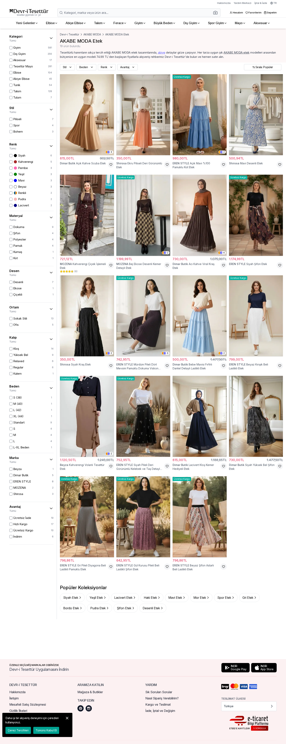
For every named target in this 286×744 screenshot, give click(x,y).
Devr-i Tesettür (69, 34)
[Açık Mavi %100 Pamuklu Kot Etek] (200, 114)
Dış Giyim (190, 23)
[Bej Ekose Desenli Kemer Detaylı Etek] (143, 215)
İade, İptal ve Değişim (160, 711)
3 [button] (111, 152)
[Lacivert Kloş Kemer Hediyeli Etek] (200, 416)
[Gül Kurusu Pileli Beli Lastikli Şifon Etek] (143, 516)
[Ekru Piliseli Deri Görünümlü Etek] (143, 114)
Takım (98, 23)
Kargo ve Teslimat (158, 704)
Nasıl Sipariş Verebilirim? (162, 698)
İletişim (14, 698)
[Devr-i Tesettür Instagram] (89, 708)
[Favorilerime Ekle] (111, 164)
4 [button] (224, 252)
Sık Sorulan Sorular (158, 692)
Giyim (138, 23)
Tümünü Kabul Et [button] (46, 730)
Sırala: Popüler (264, 67)
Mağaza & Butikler (90, 692)
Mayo (239, 23)
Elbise (50, 23)
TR (275, 3)
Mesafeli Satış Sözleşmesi (27, 704)
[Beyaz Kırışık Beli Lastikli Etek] (256, 315)
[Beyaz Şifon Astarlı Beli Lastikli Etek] (200, 516)
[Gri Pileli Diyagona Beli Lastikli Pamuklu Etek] (87, 516)
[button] (216, 13)
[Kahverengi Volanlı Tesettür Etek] (87, 416)
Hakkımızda (224, 3)
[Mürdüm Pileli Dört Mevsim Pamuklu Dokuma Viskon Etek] (143, 315)
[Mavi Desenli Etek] (256, 114)
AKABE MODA (92, 34)
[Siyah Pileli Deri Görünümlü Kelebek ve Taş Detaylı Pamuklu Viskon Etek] (143, 416)
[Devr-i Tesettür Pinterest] (80, 708)
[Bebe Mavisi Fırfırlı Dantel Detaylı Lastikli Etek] (200, 315)
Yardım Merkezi (242, 3)
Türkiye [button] (228, 706)
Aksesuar (260, 23)
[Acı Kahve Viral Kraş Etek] (200, 215)
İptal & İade (260, 3)
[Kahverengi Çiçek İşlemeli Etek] (87, 215)
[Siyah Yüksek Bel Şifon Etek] (256, 416)
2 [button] (224, 152)
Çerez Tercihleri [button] (18, 730)
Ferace (118, 23)
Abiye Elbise (74, 23)
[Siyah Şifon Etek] (256, 215)
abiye (161, 52)
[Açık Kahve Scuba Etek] (87, 114)
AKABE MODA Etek (117, 34)
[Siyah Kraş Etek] (87, 315)
